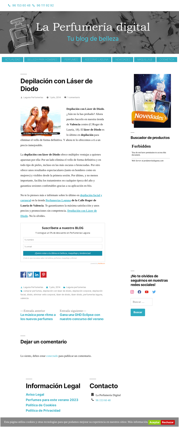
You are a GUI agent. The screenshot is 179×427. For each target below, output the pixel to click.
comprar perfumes (32, 291)
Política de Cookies (41, 405)
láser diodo (76, 294)
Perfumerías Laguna (58, 200)
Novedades (122, 59)
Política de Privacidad (43, 410)
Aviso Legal (35, 394)
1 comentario (73, 97)
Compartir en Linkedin (37, 275)
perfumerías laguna (92, 294)
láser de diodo (63, 294)
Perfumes (71, 59)
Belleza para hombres (42, 59)
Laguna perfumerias (76, 287)
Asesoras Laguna (96, 59)
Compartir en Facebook (23, 275)
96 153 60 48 (21, 5)
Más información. (138, 422)
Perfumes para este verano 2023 (52, 400)
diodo (29, 294)
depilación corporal (81, 291)
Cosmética (167, 59)
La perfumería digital (41, 13)
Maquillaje (144, 59)
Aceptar (155, 422)
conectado (52, 356)
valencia (24, 298)
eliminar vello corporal (44, 294)
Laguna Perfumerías (33, 97)
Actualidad (12, 59)
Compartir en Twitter (30, 275)
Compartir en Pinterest (44, 275)
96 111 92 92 (45, 5)
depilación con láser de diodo (57, 291)
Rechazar (168, 422)
